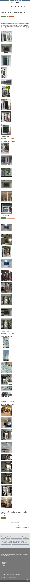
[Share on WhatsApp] (11, 522)
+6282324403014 (4, 562)
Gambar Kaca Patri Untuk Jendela (8, 541)
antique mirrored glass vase (4, 536)
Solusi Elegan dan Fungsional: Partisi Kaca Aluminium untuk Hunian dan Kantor (10, 574)
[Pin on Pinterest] (17, 522)
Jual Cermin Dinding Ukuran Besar (11, 542)
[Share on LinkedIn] (18, 522)
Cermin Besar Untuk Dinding (17, 536)
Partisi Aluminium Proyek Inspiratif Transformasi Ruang (8, 575)
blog (15, 5)
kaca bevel (19, 542)
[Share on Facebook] (13, 522)
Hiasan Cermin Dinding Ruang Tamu (16, 541)
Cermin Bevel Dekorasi (26, 536)
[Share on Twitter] (14, 522)
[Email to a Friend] (15, 522)
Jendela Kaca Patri (22, 541)
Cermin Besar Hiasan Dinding (10, 536)
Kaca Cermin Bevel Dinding (24, 542)
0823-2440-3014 (4, 563)
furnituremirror (2, 541)
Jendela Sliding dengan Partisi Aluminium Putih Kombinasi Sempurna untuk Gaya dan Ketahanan (13, 578)
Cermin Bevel (22, 536)
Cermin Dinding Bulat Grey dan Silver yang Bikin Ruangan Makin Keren (9, 577)
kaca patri (14, 543)
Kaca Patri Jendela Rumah (18, 543)
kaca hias (8, 543)
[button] (27, 579)
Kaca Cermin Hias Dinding (3, 543)
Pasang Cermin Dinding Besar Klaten (16, 525)
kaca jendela (11, 543)
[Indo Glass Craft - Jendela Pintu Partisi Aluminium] (15, 2)
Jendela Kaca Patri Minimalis (4, 542)
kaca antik (16, 542)
